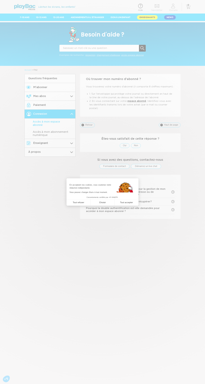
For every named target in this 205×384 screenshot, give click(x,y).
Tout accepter (126, 202)
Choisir (102, 202)
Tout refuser (78, 202)
